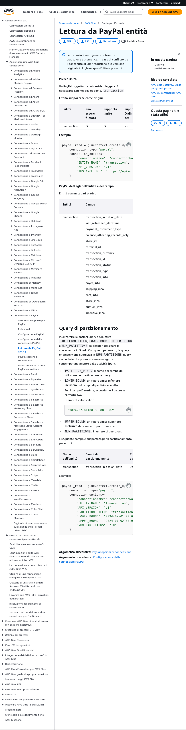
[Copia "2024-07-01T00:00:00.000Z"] (128, 409)
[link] (113, 23)
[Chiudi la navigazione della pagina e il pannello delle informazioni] (179, 54)
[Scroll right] (100, 12)
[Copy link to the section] (56, 328)
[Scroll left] (20, 12)
